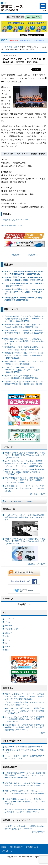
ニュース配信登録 (33, 17)
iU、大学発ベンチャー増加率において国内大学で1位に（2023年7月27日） (24, 284)
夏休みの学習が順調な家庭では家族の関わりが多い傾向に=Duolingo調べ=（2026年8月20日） (24, 810)
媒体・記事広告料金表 (15, 17)
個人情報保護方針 (17, 847)
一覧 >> (42, 733)
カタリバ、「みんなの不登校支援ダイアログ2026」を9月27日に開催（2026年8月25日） (22, 377)
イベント (8, 622)
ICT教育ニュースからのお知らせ (18, 820)
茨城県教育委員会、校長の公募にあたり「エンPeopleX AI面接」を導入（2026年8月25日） (23, 326)
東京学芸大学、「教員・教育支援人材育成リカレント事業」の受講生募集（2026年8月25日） (24, 348)
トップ (3, 47)
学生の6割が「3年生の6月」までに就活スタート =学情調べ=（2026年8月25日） (23, 362)
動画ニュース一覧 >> (36, 564)
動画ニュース (9, 509)
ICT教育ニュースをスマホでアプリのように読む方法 (24, 751)
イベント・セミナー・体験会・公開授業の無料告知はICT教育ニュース (24, 757)
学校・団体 (13, 47)
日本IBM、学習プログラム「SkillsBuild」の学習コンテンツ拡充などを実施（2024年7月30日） (24, 278)
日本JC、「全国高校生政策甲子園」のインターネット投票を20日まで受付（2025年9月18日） (23, 272)
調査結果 (8, 633)
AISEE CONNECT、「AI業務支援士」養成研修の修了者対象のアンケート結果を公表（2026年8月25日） (24, 332)
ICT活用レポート (10, 688)
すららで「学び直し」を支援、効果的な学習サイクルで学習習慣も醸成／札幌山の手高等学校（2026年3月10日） (24, 719)
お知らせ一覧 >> (38, 832)
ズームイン (8, 447)
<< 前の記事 (15, 255)
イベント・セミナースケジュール (18, 501)
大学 (7, 636)
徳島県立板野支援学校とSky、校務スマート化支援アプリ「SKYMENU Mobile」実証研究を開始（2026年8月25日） (23, 355)
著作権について (32, 847)
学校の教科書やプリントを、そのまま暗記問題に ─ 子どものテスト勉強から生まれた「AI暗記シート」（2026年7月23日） (24, 480)
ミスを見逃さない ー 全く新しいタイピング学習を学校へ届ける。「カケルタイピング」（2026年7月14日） (25, 488)
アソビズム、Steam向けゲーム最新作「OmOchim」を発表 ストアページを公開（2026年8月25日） (22, 369)
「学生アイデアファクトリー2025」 (15, 220)
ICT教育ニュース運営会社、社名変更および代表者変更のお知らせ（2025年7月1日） (24, 827)
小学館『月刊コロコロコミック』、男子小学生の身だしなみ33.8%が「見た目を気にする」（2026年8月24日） (25, 801)
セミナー (8, 626)
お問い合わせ (6, 851)
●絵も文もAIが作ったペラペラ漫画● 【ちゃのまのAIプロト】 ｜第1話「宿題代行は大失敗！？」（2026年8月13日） (25, 471)
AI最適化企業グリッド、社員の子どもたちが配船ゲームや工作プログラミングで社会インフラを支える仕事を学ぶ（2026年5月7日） (24, 696)
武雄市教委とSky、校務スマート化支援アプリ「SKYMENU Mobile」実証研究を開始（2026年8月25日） (24, 341)
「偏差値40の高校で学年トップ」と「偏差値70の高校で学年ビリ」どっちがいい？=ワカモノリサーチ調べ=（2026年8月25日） (23, 318)
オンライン (9, 619)
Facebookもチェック (24, 581)
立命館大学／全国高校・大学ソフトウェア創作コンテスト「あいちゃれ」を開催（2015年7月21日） (24, 291)
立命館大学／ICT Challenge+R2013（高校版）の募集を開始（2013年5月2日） (23, 299)
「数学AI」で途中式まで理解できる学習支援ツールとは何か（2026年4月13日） (24, 703)
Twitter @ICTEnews (24, 590)
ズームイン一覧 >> (37, 494)
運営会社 (4, 847)
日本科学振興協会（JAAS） (12, 226)
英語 (7, 650)
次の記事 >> (33, 255)
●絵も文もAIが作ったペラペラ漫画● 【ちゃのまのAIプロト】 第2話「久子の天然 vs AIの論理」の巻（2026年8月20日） (25, 455)
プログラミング (11, 629)
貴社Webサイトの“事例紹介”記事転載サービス (23, 747)
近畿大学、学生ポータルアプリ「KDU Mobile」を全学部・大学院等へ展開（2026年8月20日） (25, 784)
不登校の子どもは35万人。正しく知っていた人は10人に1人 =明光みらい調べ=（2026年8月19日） (25, 792)
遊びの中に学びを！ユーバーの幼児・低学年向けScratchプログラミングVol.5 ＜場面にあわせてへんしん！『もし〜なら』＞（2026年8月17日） (24, 463)
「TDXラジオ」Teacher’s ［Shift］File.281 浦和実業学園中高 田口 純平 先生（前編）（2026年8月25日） (24, 517)
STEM (7, 647)
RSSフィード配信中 (24, 572)
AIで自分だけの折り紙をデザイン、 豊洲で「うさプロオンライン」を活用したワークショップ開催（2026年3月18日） (25, 710)
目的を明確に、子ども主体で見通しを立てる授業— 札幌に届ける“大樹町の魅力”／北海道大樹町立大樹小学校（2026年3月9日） (24, 727)
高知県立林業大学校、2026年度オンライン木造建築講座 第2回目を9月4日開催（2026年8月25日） (23, 384)
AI (6, 643)
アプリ (7, 640)
